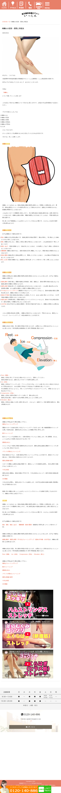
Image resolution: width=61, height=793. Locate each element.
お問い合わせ (31, 727)
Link (31, 720)
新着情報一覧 (6, 21)
